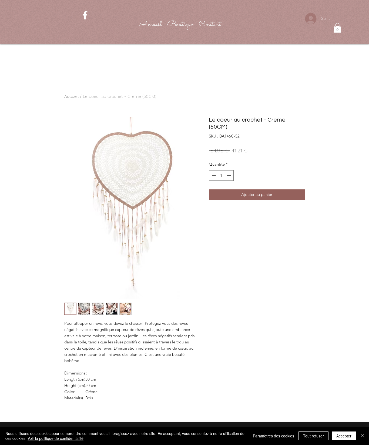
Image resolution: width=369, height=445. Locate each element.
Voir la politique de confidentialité (55, 438)
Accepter (343, 436)
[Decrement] (213, 175)
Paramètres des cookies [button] (273, 436)
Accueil (71, 96)
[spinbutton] (221, 175)
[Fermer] (362, 436)
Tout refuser (313, 436)
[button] (337, 28)
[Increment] (229, 175)
